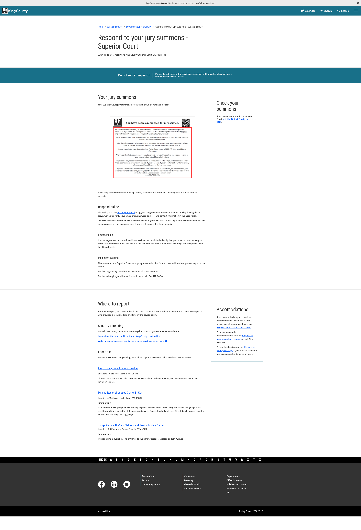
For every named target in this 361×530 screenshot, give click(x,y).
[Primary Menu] (356, 11)
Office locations (234, 480)
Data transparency (151, 484)
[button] (358, 3)
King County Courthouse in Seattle (118, 368)
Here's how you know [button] (205, 3)
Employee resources (236, 488)
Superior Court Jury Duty (138, 27)
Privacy (145, 480)
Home (100, 27)
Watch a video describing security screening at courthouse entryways (131, 341)
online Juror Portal (126, 212)
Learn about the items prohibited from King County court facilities (129, 336)
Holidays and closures (236, 484)
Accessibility (104, 511)
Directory (188, 480)
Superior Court (115, 27)
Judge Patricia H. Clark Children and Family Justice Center (131, 425)
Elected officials (192, 484)
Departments (233, 476)
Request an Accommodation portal (234, 327)
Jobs (228, 492)
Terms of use (148, 476)
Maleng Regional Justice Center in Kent (120, 392)
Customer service (192, 488)
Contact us (189, 476)
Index (103, 459)
